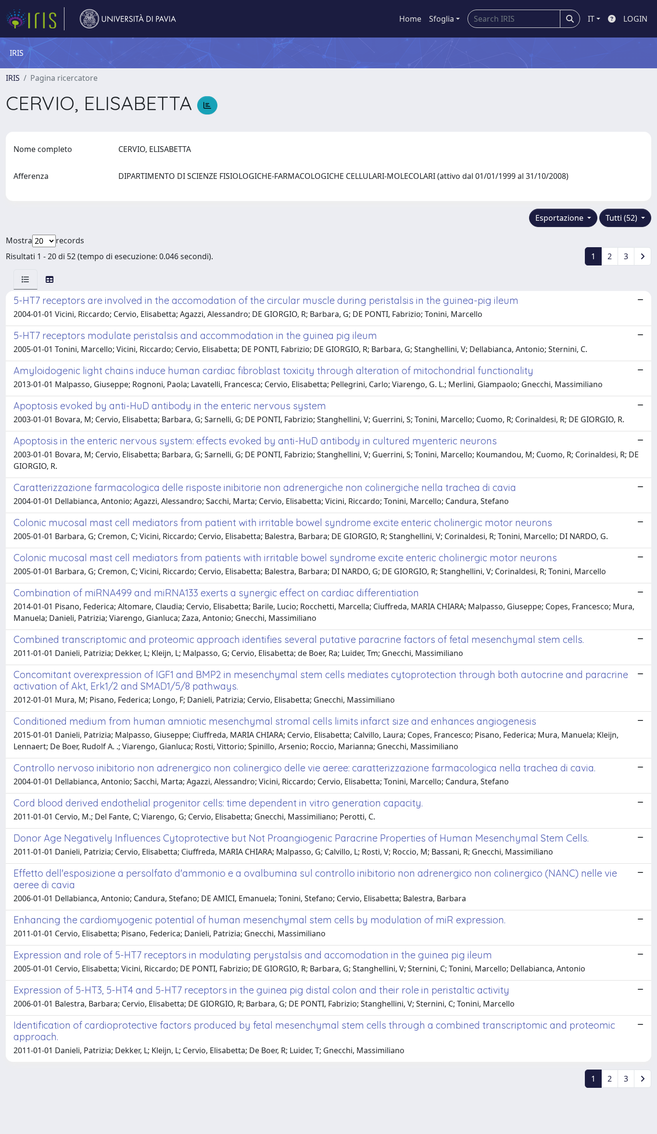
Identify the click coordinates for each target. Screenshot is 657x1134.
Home (410, 18)
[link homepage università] (128, 18)
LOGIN (635, 18)
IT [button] (591, 18)
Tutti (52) (622, 218)
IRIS (13, 78)
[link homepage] (35, 18)
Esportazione (560, 218)
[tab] (25, 279)
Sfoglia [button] (441, 18)
